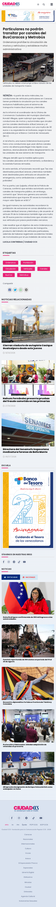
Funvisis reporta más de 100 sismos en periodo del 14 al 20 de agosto (27, 660)
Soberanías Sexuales (28, 901)
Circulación (10, 269)
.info (6, 824)
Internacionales (28, 844)
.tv (12, 824)
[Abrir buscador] (43, 4)
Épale (24, 824)
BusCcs (8, 275)
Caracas (28, 834)
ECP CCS (44, 824)
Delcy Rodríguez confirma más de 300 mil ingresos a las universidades (27, 618)
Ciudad (28, 887)
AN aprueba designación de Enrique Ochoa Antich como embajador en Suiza (27, 788)
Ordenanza (10, 262)
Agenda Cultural (28, 896)
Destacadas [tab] (12, 577)
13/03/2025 (10, 353)
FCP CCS (33, 824)
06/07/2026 (10, 456)
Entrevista (28, 891)
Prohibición (28, 262)
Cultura (28, 848)
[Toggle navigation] (51, 4)
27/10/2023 (10, 406)
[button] (28, 509)
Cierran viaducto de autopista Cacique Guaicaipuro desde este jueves (27, 347)
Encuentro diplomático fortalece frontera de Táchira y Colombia (27, 703)
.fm (17, 824)
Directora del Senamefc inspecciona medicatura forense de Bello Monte (26, 451)
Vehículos (27, 269)
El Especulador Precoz (28, 863)
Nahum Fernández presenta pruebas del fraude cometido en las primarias (26, 400)
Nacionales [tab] (30, 577)
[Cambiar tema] (38, 4)
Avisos (28, 858)
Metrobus (24, 275)
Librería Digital (28, 872)
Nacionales (28, 839)
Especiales (28, 868)
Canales (43, 269)
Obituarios (28, 877)
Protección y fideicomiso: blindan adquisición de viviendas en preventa (24, 745)
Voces (28, 853)
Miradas (28, 882)
